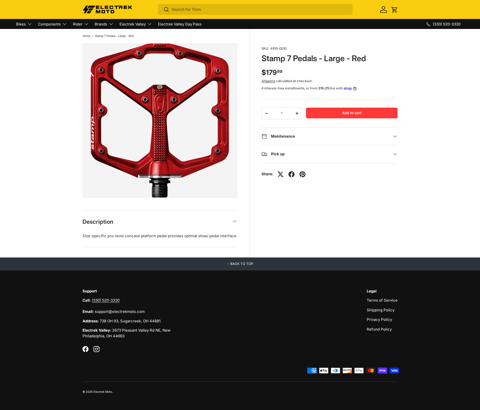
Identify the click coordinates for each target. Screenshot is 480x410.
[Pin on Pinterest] (302, 174)
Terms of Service (382, 300)
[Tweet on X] (280, 174)
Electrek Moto (103, 392)
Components (49, 24)
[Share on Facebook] (291, 174)
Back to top (241, 264)
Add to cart (352, 113)
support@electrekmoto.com (120, 311)
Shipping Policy (380, 310)
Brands (101, 24)
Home (86, 36)
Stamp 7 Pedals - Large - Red (114, 36)
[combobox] (255, 9)
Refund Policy (379, 329)
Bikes (21, 24)
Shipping (268, 81)
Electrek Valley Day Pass (180, 24)
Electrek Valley (133, 24)
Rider (77, 24)
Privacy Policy (379, 319)
